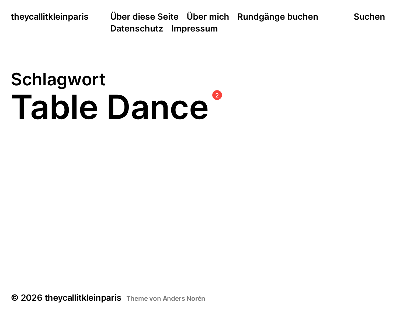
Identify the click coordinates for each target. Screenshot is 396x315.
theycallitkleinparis (50, 17)
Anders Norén (184, 298)
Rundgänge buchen (277, 17)
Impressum (194, 28)
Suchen (369, 17)
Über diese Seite (144, 17)
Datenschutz (136, 28)
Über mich (208, 17)
